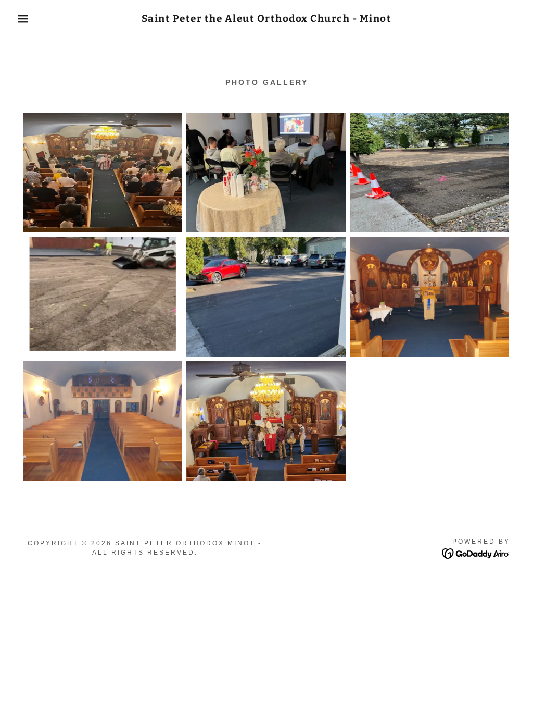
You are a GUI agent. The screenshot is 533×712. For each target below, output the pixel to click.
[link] (267, 19)
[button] (26, 18)
